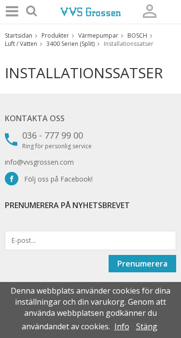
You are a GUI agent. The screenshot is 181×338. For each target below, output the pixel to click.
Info (121, 326)
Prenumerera (142, 263)
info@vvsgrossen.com (39, 162)
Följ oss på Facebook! (55, 178)
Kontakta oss (35, 118)
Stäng (146, 326)
